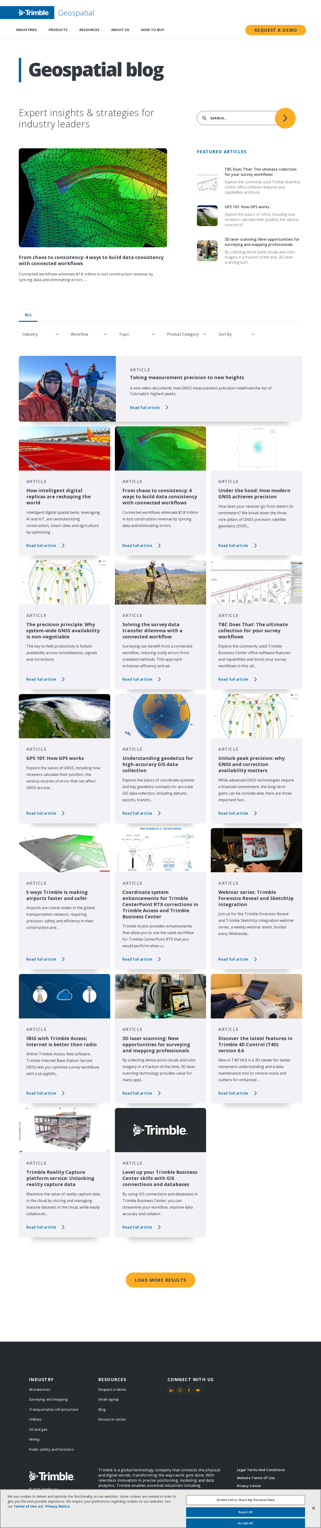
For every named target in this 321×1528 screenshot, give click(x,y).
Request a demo (275, 30)
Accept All (245, 1523)
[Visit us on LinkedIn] (171, 1390)
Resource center (112, 1419)
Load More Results (160, 1280)
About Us (120, 29)
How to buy (152, 29)
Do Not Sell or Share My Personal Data (246, 1500)
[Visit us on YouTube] (198, 1390)
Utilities (35, 1419)
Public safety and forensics (51, 1449)
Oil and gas (38, 1429)
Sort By (225, 334)
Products (58, 29)
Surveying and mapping (48, 1399)
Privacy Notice (57, 1506)
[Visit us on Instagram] (180, 1390)
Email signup (108, 1399)
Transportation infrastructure (53, 1409)
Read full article (145, 407)
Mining (34, 1439)
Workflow (79, 334)
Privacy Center (249, 1486)
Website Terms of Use (256, 1478)
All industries (39, 1389)
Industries (26, 29)
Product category (183, 334)
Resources (89, 29)
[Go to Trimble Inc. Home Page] (52, 1476)
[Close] (313, 1508)
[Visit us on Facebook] (189, 1390)
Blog (102, 1409)
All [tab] (28, 314)
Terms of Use (25, 1506)
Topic (124, 334)
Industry (30, 334)
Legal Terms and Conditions (261, 1470)
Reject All (245, 1512)
